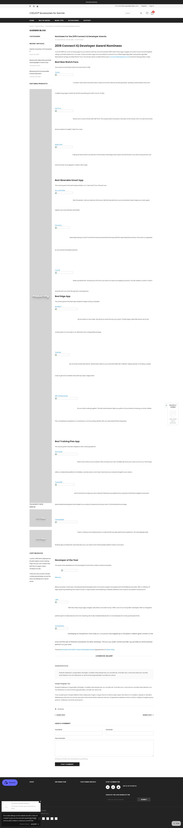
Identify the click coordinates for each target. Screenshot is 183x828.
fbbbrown (58, 577)
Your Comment (60, 738)
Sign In (152, 6)
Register (144, 6)
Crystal (57, 72)
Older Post (60, 715)
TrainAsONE (58, 482)
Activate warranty (91, 2)
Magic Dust (58, 144)
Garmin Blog (39, 26)
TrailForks (58, 352)
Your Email (109, 730)
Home (31, 26)
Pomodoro (58, 225)
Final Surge (58, 452)
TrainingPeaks (59, 519)
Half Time (58, 108)
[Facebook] (31, 6)
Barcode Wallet (60, 190)
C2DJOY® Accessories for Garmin (47, 13)
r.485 (56, 600)
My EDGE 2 (58, 306)
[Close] (40, 801)
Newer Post (147, 715)
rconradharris (59, 626)
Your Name (58, 730)
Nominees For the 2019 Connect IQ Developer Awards (77, 649)
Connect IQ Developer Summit (119, 57)
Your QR (57, 270)
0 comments (79, 40)
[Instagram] (34, 6)
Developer (61, 709)
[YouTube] (38, 6)
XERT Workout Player (61, 396)
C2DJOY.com (44, 813)
